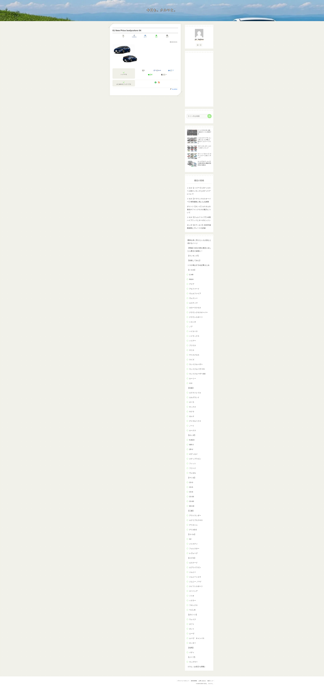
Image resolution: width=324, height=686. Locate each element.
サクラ (191, 411)
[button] (167, 36)
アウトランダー (195, 515)
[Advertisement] (199, 79)
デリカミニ (193, 525)
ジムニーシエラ (195, 577)
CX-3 (191, 482)
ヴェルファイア (195, 293)
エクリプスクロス (196, 520)
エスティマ (193, 303)
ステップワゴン (195, 459)
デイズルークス (195, 421)
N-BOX (191, 440)
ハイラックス (194, 336)
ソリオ (191, 596)
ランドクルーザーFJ (197, 369)
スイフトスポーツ (196, 586)
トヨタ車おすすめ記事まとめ (198, 265)
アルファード (194, 289)
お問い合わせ (202, 680)
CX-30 (191, 497)
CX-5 (191, 487)
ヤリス (191, 350)
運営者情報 (194, 680)
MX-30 (191, 506)
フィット (192, 463)
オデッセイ (193, 454)
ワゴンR (192, 610)
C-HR (191, 275)
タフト (191, 624)
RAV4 (191, 279)
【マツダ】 (191, 478)
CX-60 (191, 501)
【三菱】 (190, 511)
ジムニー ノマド (195, 582)
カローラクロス (195, 308)
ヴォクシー (193, 298)
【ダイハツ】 (192, 615)
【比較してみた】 (194, 260)
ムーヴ (191, 633)
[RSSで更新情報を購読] (159, 82)
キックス (192, 407)
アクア (191, 284)
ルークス (192, 430)
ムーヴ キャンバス (196, 638)
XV (190, 539)
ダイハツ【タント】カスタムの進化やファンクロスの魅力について (199, 209)
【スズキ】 (191, 558)
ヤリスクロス (194, 355)
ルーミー (192, 378)
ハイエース (193, 331)
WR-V (191, 445)
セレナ (191, 416)
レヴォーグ (193, 553)
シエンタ (192, 322)
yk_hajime (199, 39)
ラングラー (193, 662)
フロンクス (193, 605)
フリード (192, 468)
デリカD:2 (193, 530)
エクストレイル (195, 393)
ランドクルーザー (196, 364)
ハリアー (192, 341)
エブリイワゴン (195, 567)
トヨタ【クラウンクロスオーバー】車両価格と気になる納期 (199, 200)
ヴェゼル (192, 473)
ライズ (191, 360)
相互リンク (210, 680)
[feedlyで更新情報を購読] (155, 82)
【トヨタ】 (191, 270)
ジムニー (192, 572)
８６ (191, 383)
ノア (191, 326)
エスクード (193, 563)
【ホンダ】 (191, 435)
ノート (191, 426)
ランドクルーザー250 (197, 374)
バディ (191, 652)
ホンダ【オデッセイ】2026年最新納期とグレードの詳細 (199, 226)
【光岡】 (190, 648)
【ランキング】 (193, 256)
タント (191, 629)
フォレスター (194, 548)
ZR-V (191, 449)
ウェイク (192, 619)
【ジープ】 (191, 657)
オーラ (191, 402)
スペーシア (193, 591)
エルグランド (194, 397)
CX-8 (191, 492)
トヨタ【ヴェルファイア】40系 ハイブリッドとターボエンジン (199, 218)
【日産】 (190, 388)
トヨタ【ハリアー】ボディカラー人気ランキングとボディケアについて (199, 191)
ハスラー (192, 600)
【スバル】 (191, 534)
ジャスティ (193, 544)
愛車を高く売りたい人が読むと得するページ (199, 241)
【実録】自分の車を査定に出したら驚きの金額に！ (199, 249)
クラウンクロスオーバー (198, 312)
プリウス (192, 345)
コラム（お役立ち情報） (196, 667)
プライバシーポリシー (183, 680)
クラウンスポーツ (196, 317)
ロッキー (192, 643)
